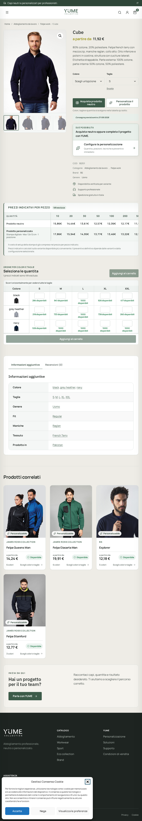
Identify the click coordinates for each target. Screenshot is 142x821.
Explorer (104, 547)
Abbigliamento (66, 736)
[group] (71, 226)
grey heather (67, 387)
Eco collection (65, 754)
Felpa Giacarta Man (65, 547)
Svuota (110, 88)
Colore (76, 73)
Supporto (108, 748)
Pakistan (58, 445)
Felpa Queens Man (18, 547)
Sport (60, 748)
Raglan (57, 426)
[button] (87, 781)
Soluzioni (108, 742)
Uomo (84, 177)
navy (79, 387)
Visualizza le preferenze (73, 811)
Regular (57, 416)
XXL (68, 397)
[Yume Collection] (71, 11)
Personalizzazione (114, 736)
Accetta (17, 811)
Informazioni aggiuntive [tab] (25, 364)
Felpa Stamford (16, 636)
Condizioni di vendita (116, 754)
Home (7, 23)
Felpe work (45, 23)
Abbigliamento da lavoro (25, 23)
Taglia (109, 73)
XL (62, 397)
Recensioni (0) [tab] (54, 364)
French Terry (60, 435)
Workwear (63, 742)
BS (81, 172)
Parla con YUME (22, 696)
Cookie (135, 814)
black (56, 387)
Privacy (124, 814)
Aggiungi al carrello (124, 273)
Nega (43, 811)
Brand (60, 760)
